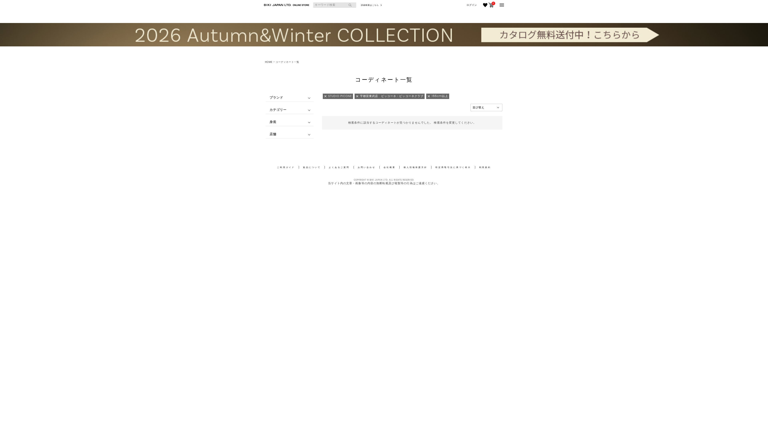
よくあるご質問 (339, 167)
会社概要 (389, 167)
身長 (273, 122)
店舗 (273, 134)
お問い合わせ (367, 167)
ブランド (276, 97)
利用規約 (485, 167)
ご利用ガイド (286, 167)
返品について (312, 167)
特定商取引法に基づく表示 (453, 167)
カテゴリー (278, 109)
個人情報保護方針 (415, 167)
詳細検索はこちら (370, 5)
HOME (268, 62)
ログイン (472, 5)
